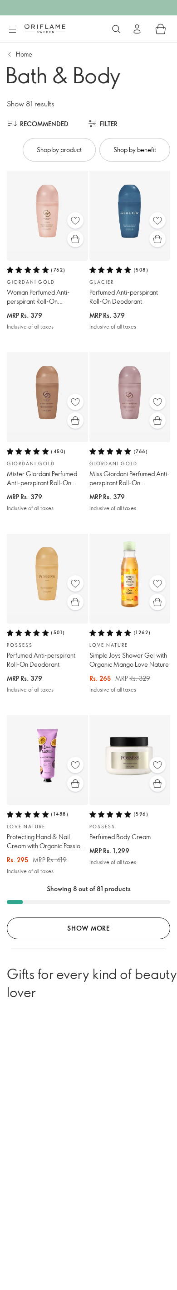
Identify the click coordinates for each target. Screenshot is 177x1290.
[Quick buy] (75, 239)
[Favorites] (75, 220)
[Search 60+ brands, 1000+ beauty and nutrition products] (116, 29)
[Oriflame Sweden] (45, 28)
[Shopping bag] (160, 28)
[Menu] (12, 29)
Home (24, 54)
